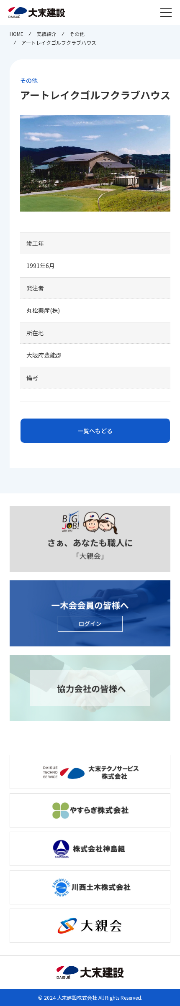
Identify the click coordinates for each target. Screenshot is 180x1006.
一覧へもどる (95, 430)
